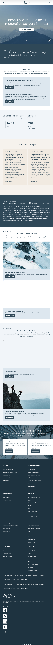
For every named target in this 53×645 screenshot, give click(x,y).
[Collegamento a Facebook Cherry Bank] (5, 612)
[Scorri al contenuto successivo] (26, 40)
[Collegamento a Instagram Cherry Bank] (5, 618)
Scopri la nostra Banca (26, 29)
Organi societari (31, 469)
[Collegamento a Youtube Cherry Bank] (5, 629)
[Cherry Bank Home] (26, 2)
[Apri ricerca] (49, 2)
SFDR (29, 508)
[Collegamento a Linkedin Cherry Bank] (5, 623)
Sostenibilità (6, 480)
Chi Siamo (5, 465)
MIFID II (29, 505)
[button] (1, 320)
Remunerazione (31, 489)
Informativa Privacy (18, 575)
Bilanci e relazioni (7, 497)
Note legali (41, 575)
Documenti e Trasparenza (34, 497)
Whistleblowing (31, 486)
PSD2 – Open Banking (33, 511)
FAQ (26, 579)
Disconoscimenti (32, 503)
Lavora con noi (6, 478)
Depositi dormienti (32, 516)
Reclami (29, 500)
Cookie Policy (28, 575)
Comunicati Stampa (7, 503)
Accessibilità (8, 579)
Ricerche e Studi (6, 475)
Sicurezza (35, 575)
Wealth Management (8, 469)
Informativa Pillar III (7, 500)
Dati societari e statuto (33, 472)
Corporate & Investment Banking (10, 472)
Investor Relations (7, 493)
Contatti (22, 579)
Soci (29, 478)
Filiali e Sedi (16, 579)
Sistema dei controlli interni (34, 480)
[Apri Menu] (3, 2)
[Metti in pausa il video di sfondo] (49, 40)
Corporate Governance (34, 465)
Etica (29, 483)
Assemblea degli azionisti (34, 475)
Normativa (30, 514)
